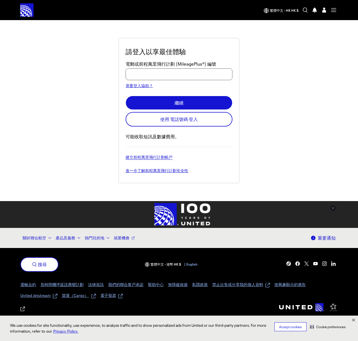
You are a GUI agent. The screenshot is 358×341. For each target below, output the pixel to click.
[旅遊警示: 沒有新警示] (314, 10)
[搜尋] (305, 10)
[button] (328, 326)
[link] (288, 263)
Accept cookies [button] (290, 327)
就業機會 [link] (121, 237)
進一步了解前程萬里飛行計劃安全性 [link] (157, 171)
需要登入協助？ (139, 85)
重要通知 (327, 238)
